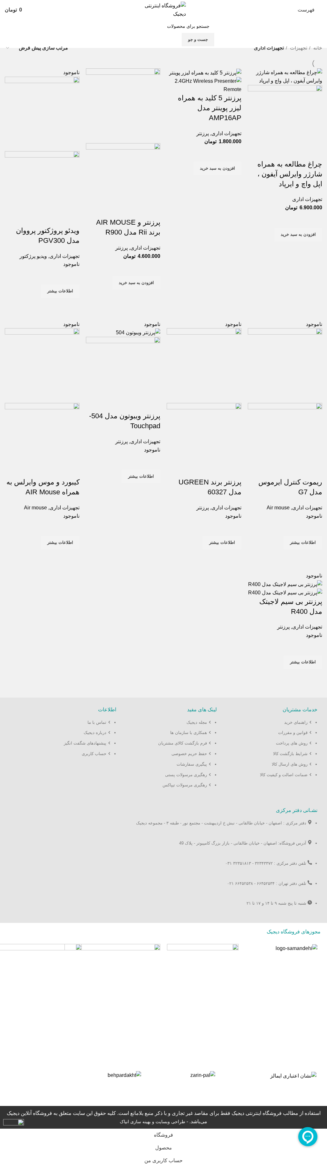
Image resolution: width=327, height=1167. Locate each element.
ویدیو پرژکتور (33, 256)
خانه (317, 47)
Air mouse (278, 507)
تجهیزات (298, 47)
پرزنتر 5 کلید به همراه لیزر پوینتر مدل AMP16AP (209, 108)
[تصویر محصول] (285, 122)
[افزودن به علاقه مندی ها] (314, 220)
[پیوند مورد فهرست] (273, 752)
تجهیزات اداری (307, 199)
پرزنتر (202, 133)
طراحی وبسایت (170, 1121)
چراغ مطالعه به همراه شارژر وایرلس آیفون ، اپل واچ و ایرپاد (289, 174)
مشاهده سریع (314, 249)
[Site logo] (163, 9)
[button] (298, 234)
